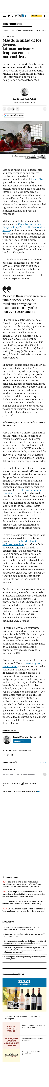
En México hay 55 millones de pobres (20, 543)
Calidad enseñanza (28, 775)
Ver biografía (19, 741)
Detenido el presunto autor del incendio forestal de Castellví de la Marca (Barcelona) (23, 902)
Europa (5, 30)
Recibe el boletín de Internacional (18, 750)
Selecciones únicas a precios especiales (32, 1039)
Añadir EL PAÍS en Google (15, 115)
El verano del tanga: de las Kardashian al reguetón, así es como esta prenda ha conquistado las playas (25, 942)
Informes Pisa (8, 775)
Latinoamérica (28, 30)
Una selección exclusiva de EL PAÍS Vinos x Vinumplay (23, 1017)
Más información (8, 786)
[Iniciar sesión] (44, 16)
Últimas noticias (10, 877)
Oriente (38, 30)
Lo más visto (8, 922)
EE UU (12, 30)
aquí (38, 791)
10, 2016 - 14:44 (27, 102)
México (18, 30)
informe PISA (8, 37)
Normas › (43, 762)
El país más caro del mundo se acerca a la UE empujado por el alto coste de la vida (21, 928)
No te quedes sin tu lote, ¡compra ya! (31, 1053)
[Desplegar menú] (5, 16)
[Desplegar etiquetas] (44, 774)
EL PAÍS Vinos (24, 982)
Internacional (13, 24)
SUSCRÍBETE (36, 16)
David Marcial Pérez (24, 99)
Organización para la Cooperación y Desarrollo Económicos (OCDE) (24, 227)
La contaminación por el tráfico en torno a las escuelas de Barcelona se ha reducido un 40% (24, 910)
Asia (43, 30)
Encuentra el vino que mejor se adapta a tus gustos (33, 1026)
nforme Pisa (36, 179)
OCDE (17, 775)
